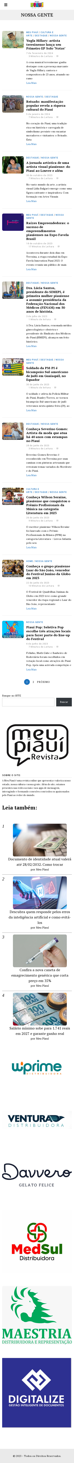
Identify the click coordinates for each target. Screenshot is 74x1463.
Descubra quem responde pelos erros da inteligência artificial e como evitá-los (40, 917)
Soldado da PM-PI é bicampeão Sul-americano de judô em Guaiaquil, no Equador (47, 374)
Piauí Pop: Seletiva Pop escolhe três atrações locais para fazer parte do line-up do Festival (48, 633)
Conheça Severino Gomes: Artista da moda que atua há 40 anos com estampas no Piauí (47, 435)
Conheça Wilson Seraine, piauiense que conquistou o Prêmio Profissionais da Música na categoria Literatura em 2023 (48, 505)
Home (29, 561)
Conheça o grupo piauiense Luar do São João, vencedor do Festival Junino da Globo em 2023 (48, 572)
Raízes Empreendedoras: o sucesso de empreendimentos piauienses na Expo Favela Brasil (47, 231)
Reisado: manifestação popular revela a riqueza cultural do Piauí (46, 105)
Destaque (41, 36)
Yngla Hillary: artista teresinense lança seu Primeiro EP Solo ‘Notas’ (46, 44)
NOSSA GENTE (58, 36)
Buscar (64, 702)
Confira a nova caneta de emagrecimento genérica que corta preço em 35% (39, 975)
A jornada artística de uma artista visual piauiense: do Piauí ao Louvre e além (48, 166)
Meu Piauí (32, 32)
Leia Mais (31, 83)
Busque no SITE (11, 695)
